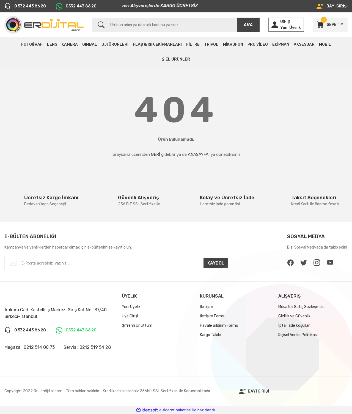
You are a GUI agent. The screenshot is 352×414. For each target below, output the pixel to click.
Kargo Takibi (210, 335)
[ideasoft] (147, 410)
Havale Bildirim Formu (219, 325)
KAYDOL (215, 263)
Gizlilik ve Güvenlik (294, 316)
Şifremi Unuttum (137, 325)
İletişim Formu (213, 316)
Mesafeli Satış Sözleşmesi (301, 306)
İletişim (206, 306)
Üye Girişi (130, 316)
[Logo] (44, 25)
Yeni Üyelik (290, 27)
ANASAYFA (198, 154)
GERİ (155, 154)
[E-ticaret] (175, 409)
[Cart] (320, 24)
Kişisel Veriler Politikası (298, 335)
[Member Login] (274, 24)
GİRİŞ (285, 21)
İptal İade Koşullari (294, 325)
